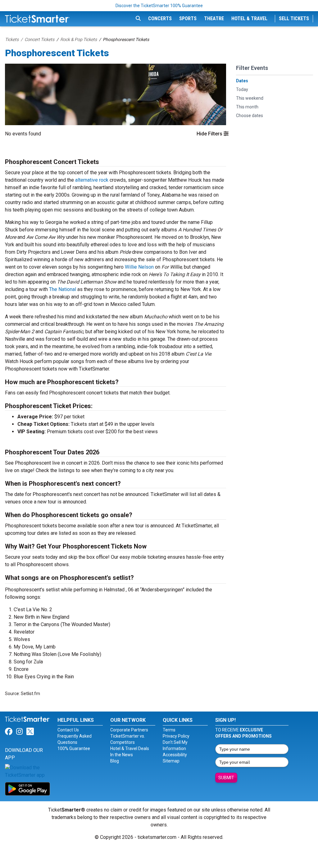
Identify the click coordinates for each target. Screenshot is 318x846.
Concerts (160, 18)
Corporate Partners (129, 729)
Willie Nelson (139, 267)
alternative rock (91, 180)
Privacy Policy (176, 736)
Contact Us (68, 729)
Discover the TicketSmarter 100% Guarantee (159, 5)
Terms (169, 729)
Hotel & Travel (249, 18)
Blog (114, 760)
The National (62, 289)
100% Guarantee (73, 748)
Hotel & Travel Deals (129, 748)
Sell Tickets (294, 18)
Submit (226, 777)
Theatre (214, 18)
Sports (188, 18)
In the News (121, 754)
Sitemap (171, 760)
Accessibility (175, 754)
